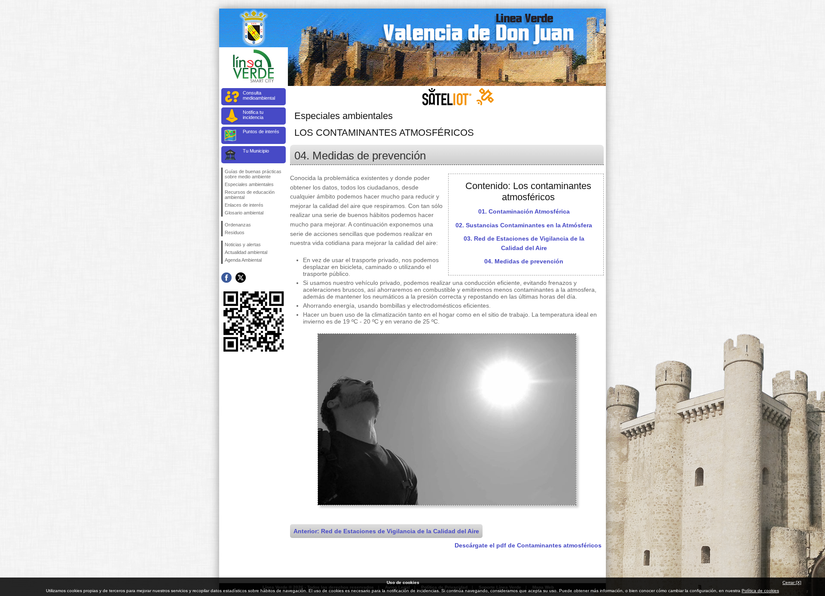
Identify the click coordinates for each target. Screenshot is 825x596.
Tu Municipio (256, 150)
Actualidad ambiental (246, 252)
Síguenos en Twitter (240, 277)
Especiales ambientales (249, 184)
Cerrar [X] (791, 582)
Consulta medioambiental (259, 95)
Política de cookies (760, 590)
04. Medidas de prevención (523, 261)
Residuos (234, 232)
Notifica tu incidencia (253, 115)
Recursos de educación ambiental (250, 194)
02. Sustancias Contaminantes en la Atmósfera (523, 225)
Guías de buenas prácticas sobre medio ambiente (253, 174)
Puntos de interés (261, 131)
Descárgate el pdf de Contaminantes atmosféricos (528, 545)
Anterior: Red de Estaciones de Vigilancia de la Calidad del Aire (386, 531)
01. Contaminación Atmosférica (524, 211)
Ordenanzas (238, 224)
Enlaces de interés (244, 205)
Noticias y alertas (243, 244)
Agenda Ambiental (243, 260)
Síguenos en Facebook (226, 277)
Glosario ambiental (244, 212)
